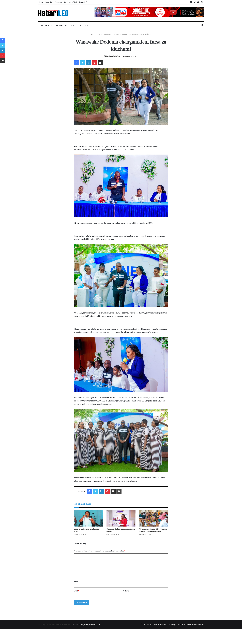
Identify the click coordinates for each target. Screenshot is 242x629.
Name (76, 581)
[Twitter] (82, 62)
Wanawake (107, 34)
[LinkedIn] (88, 62)
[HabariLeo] (53, 13)
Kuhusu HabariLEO (46, 2)
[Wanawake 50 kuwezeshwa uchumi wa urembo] (121, 518)
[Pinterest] (94, 62)
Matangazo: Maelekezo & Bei (66, 2)
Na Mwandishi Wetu (113, 56)
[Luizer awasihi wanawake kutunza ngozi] (88, 518)
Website (126, 591)
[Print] (119, 491)
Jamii (100, 34)
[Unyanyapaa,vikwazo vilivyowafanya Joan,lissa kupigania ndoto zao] (153, 518)
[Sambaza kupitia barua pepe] (100, 62)
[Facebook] (76, 62)
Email (76, 591)
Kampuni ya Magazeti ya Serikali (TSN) (86, 624)
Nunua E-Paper (84, 2)
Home (95, 34)
